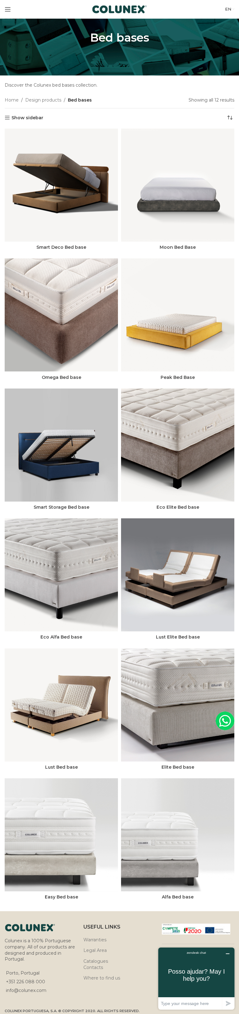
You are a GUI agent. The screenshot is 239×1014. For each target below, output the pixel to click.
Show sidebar (27, 117)
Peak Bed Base (178, 377)
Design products (43, 100)
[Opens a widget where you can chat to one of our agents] (196, 978)
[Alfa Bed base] (177, 834)
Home (12, 100)
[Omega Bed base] (61, 314)
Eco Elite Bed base (178, 507)
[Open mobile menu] (8, 9)
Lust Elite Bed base (178, 637)
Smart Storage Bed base (61, 507)
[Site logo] (120, 9)
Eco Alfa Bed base (61, 637)
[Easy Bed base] (61, 834)
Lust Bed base (61, 767)
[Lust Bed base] (61, 705)
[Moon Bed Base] (177, 185)
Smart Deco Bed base (61, 247)
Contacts (93, 967)
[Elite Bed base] (177, 705)
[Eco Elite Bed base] (177, 445)
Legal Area (95, 950)
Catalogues (95, 961)
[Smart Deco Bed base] (61, 185)
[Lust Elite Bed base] (177, 574)
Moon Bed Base (178, 247)
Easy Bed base (61, 897)
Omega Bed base (61, 377)
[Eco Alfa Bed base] (61, 574)
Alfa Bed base (178, 897)
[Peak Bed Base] (177, 314)
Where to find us (101, 978)
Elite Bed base (178, 767)
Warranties (94, 940)
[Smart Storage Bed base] (61, 445)
